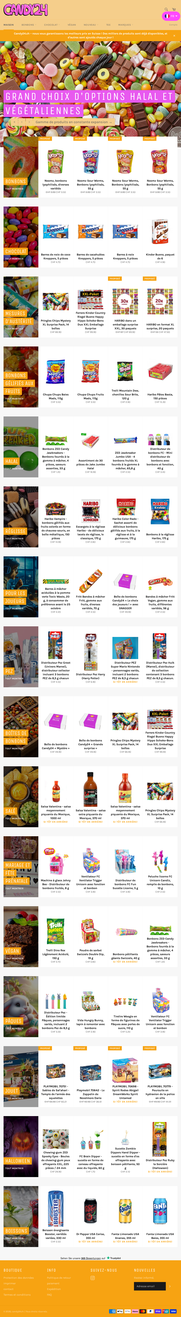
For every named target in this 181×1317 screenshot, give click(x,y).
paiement (53, 1283)
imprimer (10, 1283)
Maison (9, 24)
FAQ (49, 1294)
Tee (108, 24)
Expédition (54, 1289)
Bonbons (28, 24)
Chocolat (51, 24)
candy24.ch (18, 1311)
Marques (125, 24)
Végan (72, 24)
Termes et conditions (17, 1294)
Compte (173, 24)
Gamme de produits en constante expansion (74, 122)
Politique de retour (59, 1277)
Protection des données (19, 1277)
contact (8, 1289)
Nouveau (90, 24)
